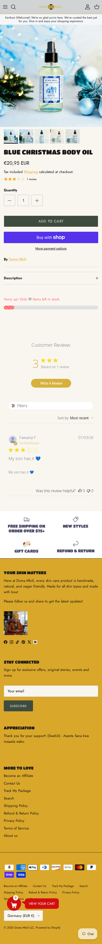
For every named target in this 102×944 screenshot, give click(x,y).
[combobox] (75, 418)
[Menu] (5, 7)
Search (9, 798)
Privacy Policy (14, 820)
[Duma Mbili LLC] (51, 6)
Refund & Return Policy (21, 813)
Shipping (31, 171)
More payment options (51, 248)
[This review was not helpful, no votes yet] (88, 490)
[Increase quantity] (37, 200)
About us (11, 835)
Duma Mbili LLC (24, 927)
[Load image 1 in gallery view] (51, 76)
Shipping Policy (16, 805)
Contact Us (12, 783)
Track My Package (17, 790)
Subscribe (18, 706)
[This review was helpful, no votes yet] (80, 490)
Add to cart (51, 221)
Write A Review (51, 383)
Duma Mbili (17, 259)
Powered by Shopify (48, 927)
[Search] (15, 7)
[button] (14, 903)
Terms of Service (16, 828)
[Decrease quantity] (9, 200)
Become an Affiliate (18, 775)
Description (13, 278)
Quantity (10, 190)
